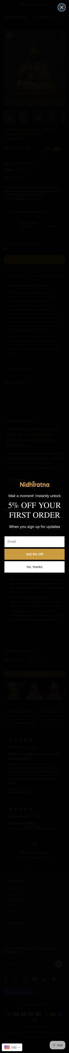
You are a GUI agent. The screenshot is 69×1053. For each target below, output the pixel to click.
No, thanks (35, 567)
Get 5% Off (34, 554)
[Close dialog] (61, 7)
